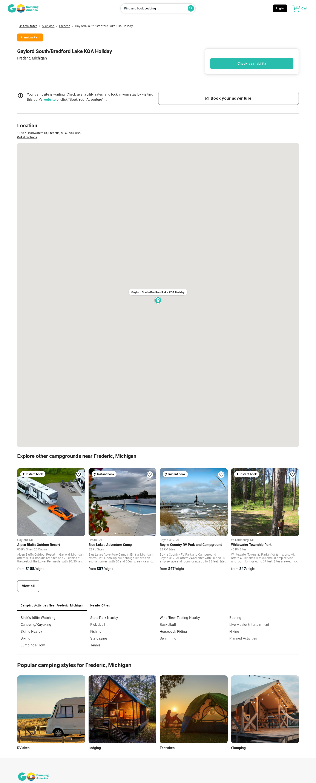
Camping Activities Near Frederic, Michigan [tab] (52, 605)
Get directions (27, 137)
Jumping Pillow (33, 645)
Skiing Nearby (31, 631)
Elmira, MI (95, 540)
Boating (235, 618)
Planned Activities (243, 638)
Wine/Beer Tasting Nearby (180, 618)
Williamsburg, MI (242, 540)
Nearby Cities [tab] (100, 605)
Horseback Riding (173, 631)
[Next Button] (80, 502)
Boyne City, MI (169, 540)
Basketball (168, 625)
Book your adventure (231, 98)
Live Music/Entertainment (249, 625)
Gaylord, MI (25, 540)
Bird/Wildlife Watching (38, 618)
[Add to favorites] (79, 475)
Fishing (96, 631)
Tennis (95, 645)
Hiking (234, 631)
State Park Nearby (104, 618)
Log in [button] (280, 8)
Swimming (168, 638)
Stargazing (98, 638)
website (49, 99)
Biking (25, 638)
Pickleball (97, 625)
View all (28, 586)
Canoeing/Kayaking (36, 625)
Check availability (252, 63)
